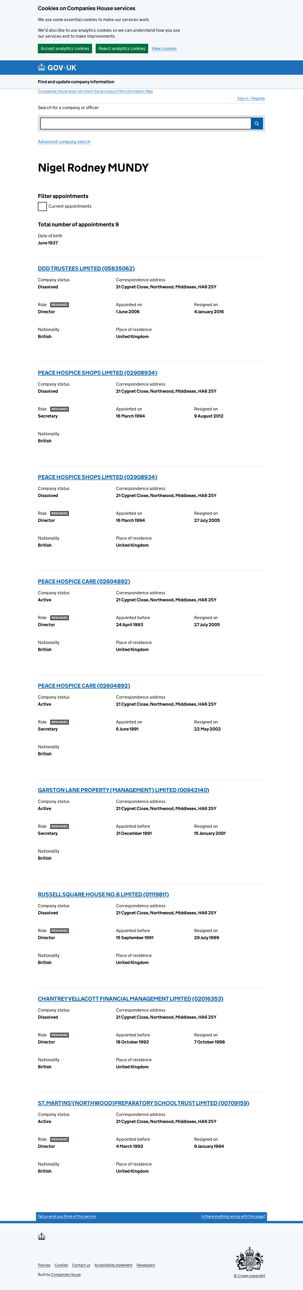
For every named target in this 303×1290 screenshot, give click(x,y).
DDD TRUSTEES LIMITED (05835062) (86, 268)
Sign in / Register (251, 98)
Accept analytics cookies (65, 48)
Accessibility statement (113, 1265)
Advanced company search (64, 141)
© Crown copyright (249, 1275)
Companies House (66, 1274)
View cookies (164, 48)
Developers (146, 1265)
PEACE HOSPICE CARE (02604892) (84, 581)
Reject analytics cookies (121, 48)
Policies (44, 1265)
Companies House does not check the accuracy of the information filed (95, 91)
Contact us (81, 1265)
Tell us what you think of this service (67, 1216)
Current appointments (70, 206)
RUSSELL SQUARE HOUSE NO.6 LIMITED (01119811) (103, 894)
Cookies (61, 1265)
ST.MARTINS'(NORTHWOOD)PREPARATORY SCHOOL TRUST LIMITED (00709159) (143, 1103)
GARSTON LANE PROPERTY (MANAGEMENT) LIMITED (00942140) (123, 790)
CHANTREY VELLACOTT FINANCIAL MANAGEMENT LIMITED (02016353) (130, 998)
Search (257, 123)
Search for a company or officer (68, 107)
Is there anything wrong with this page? (233, 1216)
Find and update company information (76, 81)
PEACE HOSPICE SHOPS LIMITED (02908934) (97, 372)
